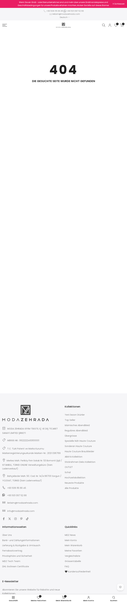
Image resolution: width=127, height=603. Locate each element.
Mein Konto (71, 540)
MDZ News (70, 535)
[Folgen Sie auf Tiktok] (27, 519)
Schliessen (9, 4)
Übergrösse (71, 435)
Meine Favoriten (73, 550)
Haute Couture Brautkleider (79, 451)
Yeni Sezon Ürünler (75, 414)
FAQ (67, 566)
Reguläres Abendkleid (76, 430)
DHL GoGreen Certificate (15, 566)
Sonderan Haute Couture (78, 446)
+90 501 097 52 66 (75, 11)
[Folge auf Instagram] (15, 519)
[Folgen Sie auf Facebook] (3, 519)
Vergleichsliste (72, 555)
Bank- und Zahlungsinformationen (20, 540)
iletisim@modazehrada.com (66, 14)
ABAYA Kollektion (73, 456)
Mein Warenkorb (73, 545)
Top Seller (70, 420)
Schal (68, 472)
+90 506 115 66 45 (54, 11)
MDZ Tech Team (11, 561)
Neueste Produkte (74, 482)
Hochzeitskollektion (75, 477)
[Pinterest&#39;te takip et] (21, 519)
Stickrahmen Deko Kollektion (80, 462)
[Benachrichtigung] (63, 4)
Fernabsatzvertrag (12, 550)
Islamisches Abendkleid (77, 425)
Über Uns (7, 535)
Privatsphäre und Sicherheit (17, 555)
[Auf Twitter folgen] (9, 519)
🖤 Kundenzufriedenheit (78, 571)
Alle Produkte (72, 488)
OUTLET (69, 467)
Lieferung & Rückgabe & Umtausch (21, 545)
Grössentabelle (73, 561)
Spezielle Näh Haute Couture (80, 440)
